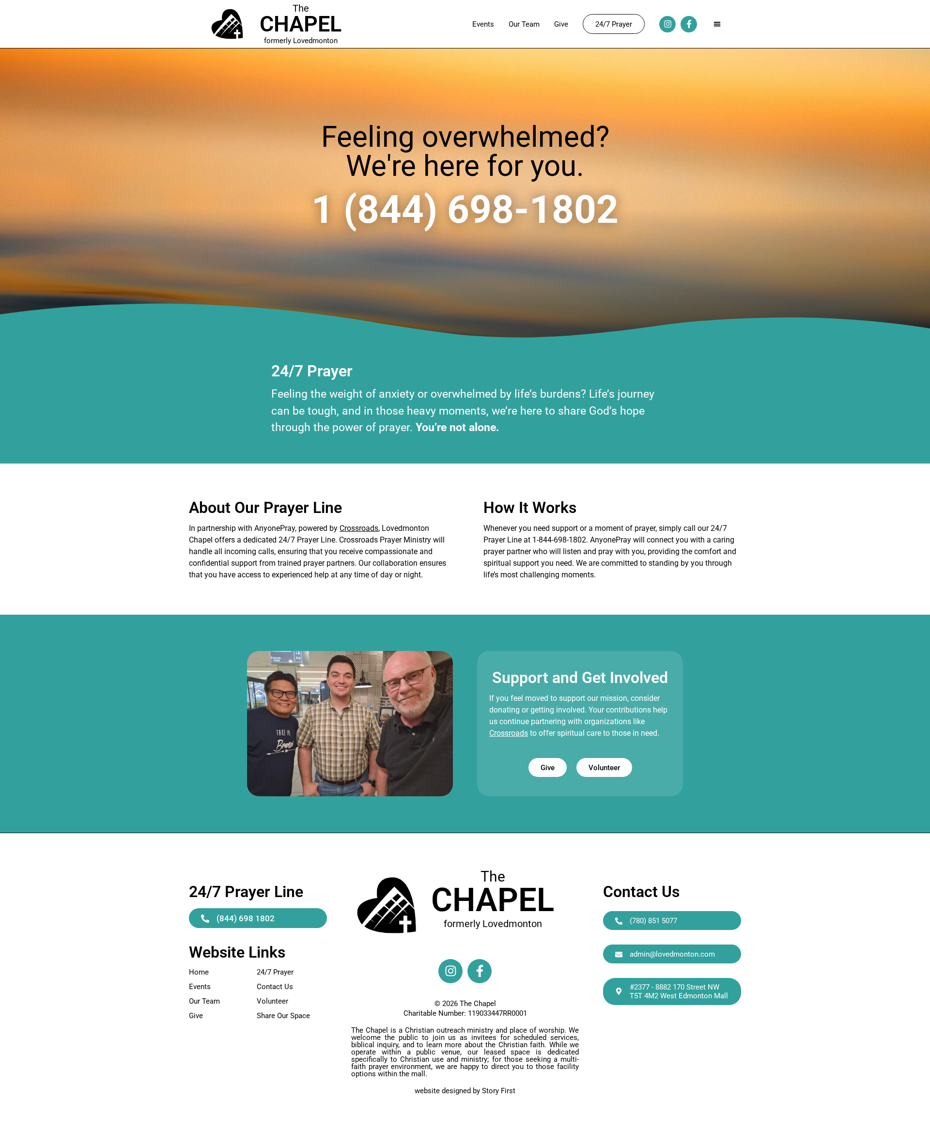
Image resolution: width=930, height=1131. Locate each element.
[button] (717, 24)
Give (561, 24)
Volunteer (272, 1001)
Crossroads (359, 528)
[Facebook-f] (689, 24)
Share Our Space (283, 1015)
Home (199, 972)
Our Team (524, 24)
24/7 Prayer (275, 972)
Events (483, 24)
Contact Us (275, 986)
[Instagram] (667, 24)
